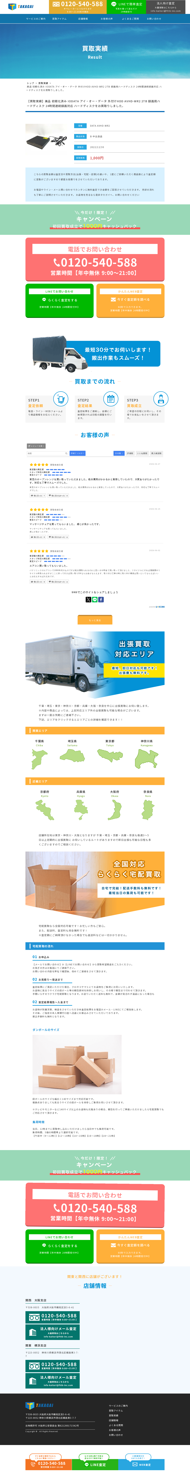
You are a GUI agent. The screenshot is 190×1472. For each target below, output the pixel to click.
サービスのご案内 (36, 18)
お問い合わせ (154, 18)
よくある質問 (116, 1425)
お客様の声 (107, 18)
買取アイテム (59, 18)
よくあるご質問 (130, 18)
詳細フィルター (77, 453)
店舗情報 (83, 18)
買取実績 (113, 1415)
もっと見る (95, 620)
